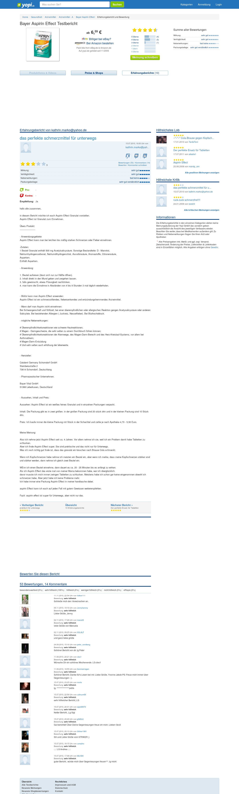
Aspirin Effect (180, 162)
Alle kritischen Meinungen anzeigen (201, 210)
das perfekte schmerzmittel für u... (192, 187)
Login (219, 4)
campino (80, 743)
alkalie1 (192, 154)
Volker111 (81, 595)
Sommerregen (83, 668)
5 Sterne (135, 36)
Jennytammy (82, 607)
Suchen (117, 4)
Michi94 (80, 755)
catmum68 (81, 694)
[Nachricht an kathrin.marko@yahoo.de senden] (136, 156)
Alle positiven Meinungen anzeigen (202, 172)
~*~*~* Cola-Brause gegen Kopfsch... (193, 137)
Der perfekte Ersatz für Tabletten (191, 150)
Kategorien (187, 4)
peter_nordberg (83, 644)
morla (79, 682)
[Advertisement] (119, 101)
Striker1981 (82, 731)
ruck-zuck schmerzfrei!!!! (186, 199)
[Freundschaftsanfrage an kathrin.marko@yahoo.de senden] (128, 156)
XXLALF (80, 632)
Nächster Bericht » (122, 505)
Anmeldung (204, 4)
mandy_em (194, 166)
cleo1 (79, 656)
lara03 (192, 203)
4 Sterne (135, 39)
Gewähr (214, 247)
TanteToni (193, 141)
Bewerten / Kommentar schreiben (132, 165)
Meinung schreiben (145, 57)
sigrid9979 (81, 706)
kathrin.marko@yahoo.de (140, 147)
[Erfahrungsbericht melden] (145, 156)
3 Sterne (135, 42)
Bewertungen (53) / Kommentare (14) (134, 162)
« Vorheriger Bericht (31, 505)
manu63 (80, 620)
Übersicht (71, 505)
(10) (145, 73)
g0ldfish (80, 719)
